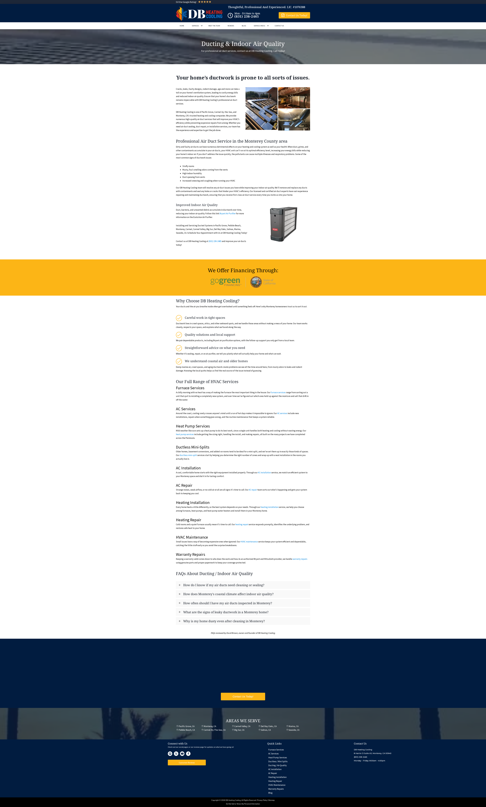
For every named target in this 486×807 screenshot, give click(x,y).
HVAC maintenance (249, 541)
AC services (282, 413)
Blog (244, 26)
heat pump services (185, 434)
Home (182, 26)
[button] (294, 15)
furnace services (278, 392)
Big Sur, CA (239, 729)
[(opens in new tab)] (243, 281)
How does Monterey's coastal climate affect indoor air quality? (228, 594)
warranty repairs (299, 559)
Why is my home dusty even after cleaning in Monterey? (224, 621)
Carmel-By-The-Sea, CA (215, 729)
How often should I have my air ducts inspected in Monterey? (227, 603)
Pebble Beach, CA (187, 729)
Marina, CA (294, 726)
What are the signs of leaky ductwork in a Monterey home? (225, 612)
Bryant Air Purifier (227, 213)
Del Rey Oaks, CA (269, 726)
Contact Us (279, 26)
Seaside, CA (294, 729)
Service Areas (259, 26)
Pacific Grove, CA (187, 726)
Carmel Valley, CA (242, 726)
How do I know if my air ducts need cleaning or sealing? (223, 585)
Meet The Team (214, 26)
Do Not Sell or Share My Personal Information (243, 804)
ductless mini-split (188, 455)
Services (195, 26)
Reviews (231, 26)
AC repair (253, 489)
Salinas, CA (266, 729)
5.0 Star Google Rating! (186, 2)
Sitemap (271, 800)
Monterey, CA (210, 726)
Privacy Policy (262, 800)
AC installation (264, 472)
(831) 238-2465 (215, 241)
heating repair (241, 524)
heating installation (269, 507)
